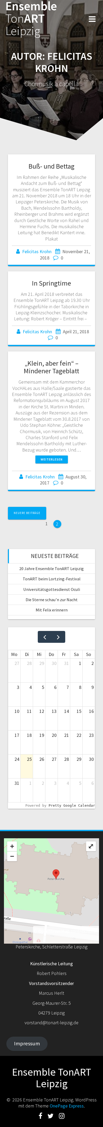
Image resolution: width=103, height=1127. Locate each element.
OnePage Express (67, 1106)
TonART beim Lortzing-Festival (52, 578)
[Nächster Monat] (58, 637)
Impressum (27, 1043)
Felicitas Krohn (37, 251)
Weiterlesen (52, 459)
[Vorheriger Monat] (45, 637)
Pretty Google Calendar (72, 805)
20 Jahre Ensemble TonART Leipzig (51, 568)
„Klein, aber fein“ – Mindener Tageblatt (51, 367)
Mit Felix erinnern (52, 609)
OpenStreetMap (53, 931)
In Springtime (51, 283)
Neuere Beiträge (27, 513)
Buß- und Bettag (51, 166)
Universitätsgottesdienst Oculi (51, 589)
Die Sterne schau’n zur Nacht (52, 599)
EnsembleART (31, 18)
